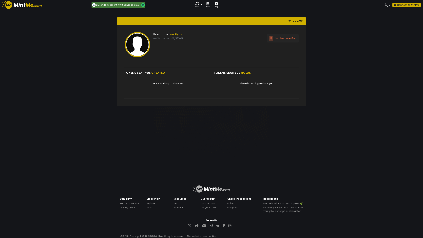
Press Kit (178, 207)
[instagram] (229, 225)
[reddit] (196, 225)
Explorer (151, 203)
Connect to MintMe (408, 5)
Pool (149, 207)
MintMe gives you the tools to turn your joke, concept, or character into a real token (283, 211)
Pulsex (230, 203)
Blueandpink (101, 5)
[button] (198, 5)
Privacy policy (127, 207)
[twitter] (190, 225)
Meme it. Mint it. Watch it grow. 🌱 (283, 203)
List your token (209, 207)
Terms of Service (129, 203)
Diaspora (232, 207)
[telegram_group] (211, 225)
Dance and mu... (131, 4)
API (175, 203)
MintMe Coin (208, 203)
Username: (161, 34)
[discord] (204, 225)
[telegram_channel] (217, 225)
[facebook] (224, 225)
